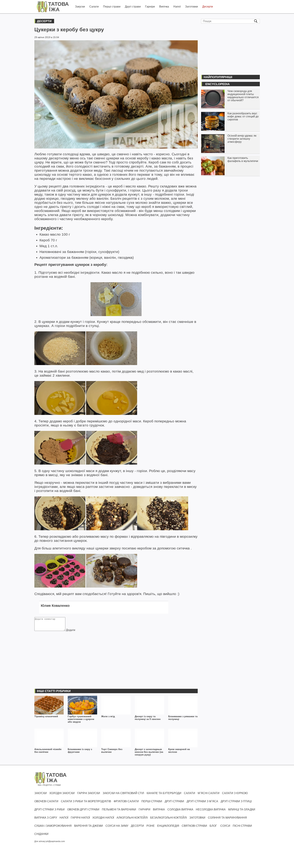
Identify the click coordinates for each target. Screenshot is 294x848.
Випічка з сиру (45, 817)
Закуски (80, 6)
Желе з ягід (108, 716)
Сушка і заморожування (53, 825)
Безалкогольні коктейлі (168, 817)
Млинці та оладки (241, 809)
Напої (177, 6)
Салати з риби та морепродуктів (86, 801)
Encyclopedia (217, 84)
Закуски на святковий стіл (123, 793)
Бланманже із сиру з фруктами (80, 750)
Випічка (164, 6)
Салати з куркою (235, 793)
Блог (213, 825)
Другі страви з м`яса (202, 801)
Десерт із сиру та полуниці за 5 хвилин (147, 717)
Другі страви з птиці (236, 801)
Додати (70, 630)
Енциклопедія (168, 825)
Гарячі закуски (88, 793)
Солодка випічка (180, 809)
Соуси (225, 825)
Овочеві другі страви (83, 809)
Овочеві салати (46, 801)
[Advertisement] (116, 656)
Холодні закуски (62, 793)
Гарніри (150, 6)
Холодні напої (103, 817)
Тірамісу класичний (46, 716)
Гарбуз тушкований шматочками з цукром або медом (81, 719)
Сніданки (41, 834)
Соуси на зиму (116, 825)
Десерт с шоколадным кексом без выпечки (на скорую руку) (149, 752)
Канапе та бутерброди (164, 793)
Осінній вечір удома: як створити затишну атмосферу (241, 138)
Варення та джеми (88, 825)
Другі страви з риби (49, 809)
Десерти (207, 6)
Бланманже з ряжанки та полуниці (183, 717)
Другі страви (133, 6)
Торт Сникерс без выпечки (111, 750)
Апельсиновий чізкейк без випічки (47, 750)
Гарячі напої (80, 817)
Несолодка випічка (211, 809)
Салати (94, 6)
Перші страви (111, 6)
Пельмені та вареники (119, 809)
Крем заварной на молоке (179, 750)
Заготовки (191, 6)
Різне (150, 825)
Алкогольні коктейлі (132, 817)
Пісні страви (242, 825)
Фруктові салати (126, 801)
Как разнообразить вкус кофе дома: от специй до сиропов (243, 116)
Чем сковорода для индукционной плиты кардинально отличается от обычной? (243, 96)
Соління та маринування (227, 817)
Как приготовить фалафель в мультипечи (242, 159)
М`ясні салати (208, 793)
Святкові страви (194, 825)
